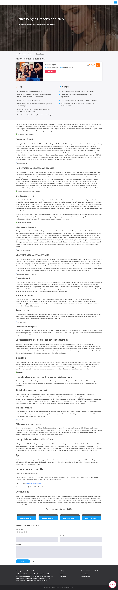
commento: (19, 544)
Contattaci (84, 574)
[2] (20, 532)
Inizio (61, 574)
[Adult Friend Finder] (9, 2)
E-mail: (62, 536)
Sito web (50, 71)
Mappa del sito (85, 576)
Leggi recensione (26, 518)
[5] (26, 532)
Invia (22, 561)
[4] (24, 532)
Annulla (35, 561)
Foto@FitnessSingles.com (34, 483)
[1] (18, 532)
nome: (18, 536)
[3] (22, 532)
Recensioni (62, 576)
